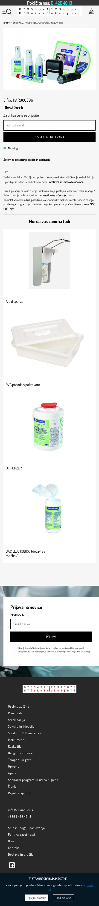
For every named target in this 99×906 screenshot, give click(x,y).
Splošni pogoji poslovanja (26, 828)
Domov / (7, 23)
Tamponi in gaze (20, 760)
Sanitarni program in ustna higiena (33, 780)
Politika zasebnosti (21, 834)
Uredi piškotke (63, 898)
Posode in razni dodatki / (37, 23)
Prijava (51, 637)
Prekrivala (15, 713)
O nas (12, 841)
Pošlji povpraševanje (49, 137)
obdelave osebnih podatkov (60, 651)
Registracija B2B (20, 793)
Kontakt (13, 848)
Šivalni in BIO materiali (24, 733)
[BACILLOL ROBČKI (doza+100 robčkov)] (49, 510)
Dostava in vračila (21, 854)
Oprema (13, 766)
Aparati (13, 773)
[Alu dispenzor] (49, 260)
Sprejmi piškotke (37, 898)
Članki (12, 786)
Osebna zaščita (18, 706)
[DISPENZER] (49, 427)
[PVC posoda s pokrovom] (49, 343)
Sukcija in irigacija (21, 726)
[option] (49, 3)
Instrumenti (16, 740)
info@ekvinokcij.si (21, 810)
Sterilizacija (16, 720)
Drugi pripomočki (20, 753)
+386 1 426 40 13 (19, 816)
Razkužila (15, 746)
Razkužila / (18, 23)
